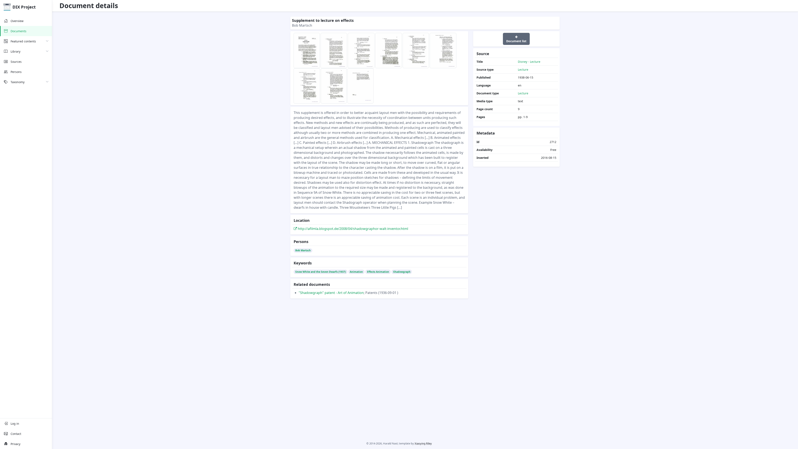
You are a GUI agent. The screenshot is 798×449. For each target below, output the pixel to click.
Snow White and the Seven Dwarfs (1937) (320, 272)
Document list (516, 41)
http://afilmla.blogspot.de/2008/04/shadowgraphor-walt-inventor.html (352, 228)
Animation (356, 272)
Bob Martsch (303, 250)
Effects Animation (378, 272)
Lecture (523, 70)
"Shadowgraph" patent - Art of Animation (331, 292)
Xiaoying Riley (423, 443)
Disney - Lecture (529, 62)
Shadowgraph (401, 272)
